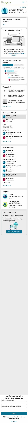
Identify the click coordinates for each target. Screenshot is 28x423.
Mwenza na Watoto (7, 65)
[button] (14, 90)
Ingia (10, 53)
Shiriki (24, 7)
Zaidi (4, 24)
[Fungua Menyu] (26, 2)
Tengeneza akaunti (14, 232)
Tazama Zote (7, 107)
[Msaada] (23, 2)
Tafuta (14, 413)
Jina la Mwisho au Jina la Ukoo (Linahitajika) (11, 406)
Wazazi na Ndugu (19, 65)
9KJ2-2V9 (24, 12)
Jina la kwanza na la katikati (7, 400)
